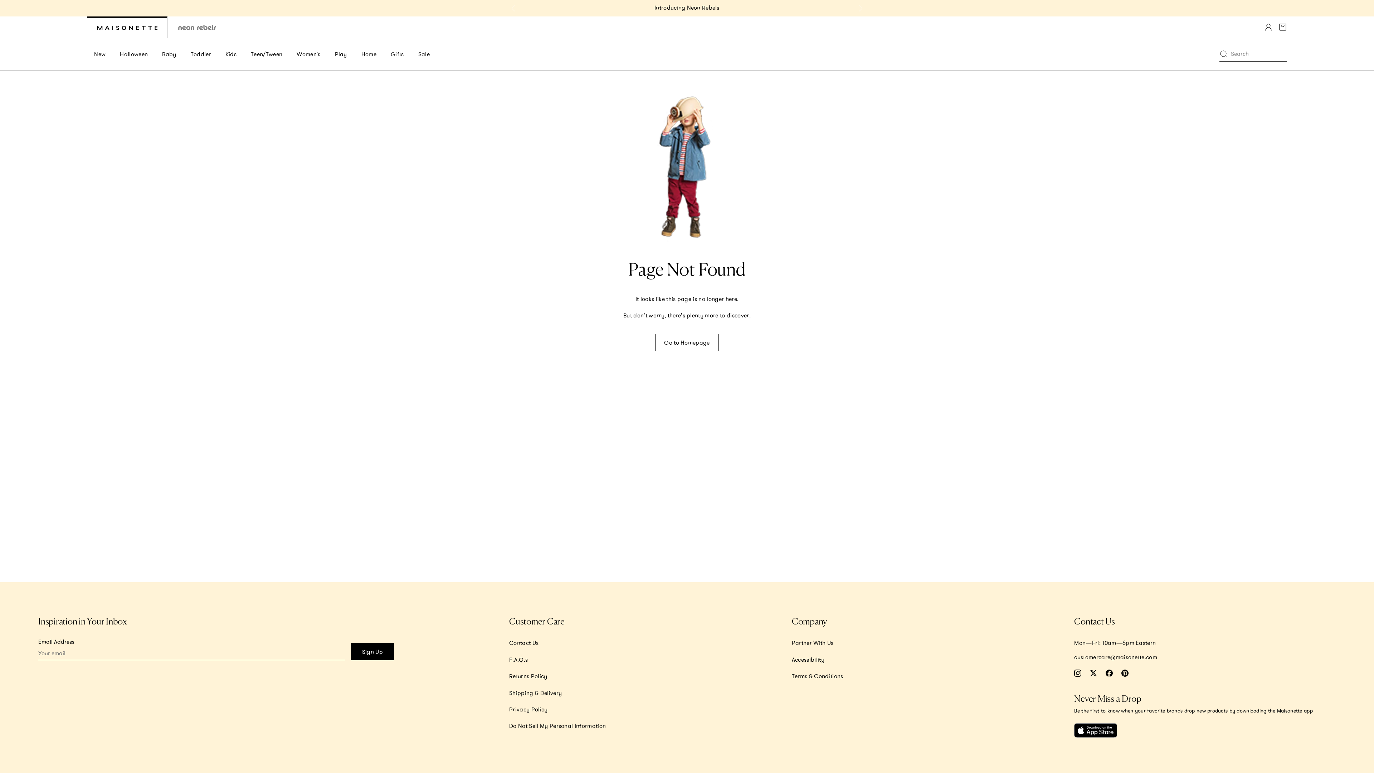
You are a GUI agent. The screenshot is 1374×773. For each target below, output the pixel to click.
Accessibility (808, 659)
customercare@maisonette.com (1115, 657)
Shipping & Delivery (535, 692)
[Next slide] (860, 8)
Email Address (56, 642)
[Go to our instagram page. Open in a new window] (1077, 673)
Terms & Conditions (817, 676)
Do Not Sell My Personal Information (557, 725)
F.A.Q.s (518, 659)
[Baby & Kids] (127, 27)
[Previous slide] (513, 8)
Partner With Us (813, 642)
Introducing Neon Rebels (686, 7)
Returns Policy (528, 676)
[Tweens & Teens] (197, 27)
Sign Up (372, 651)
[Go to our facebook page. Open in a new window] (1109, 673)
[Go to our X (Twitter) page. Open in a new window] (1093, 673)
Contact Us (524, 642)
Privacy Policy (528, 709)
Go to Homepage (687, 342)
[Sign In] (1268, 27)
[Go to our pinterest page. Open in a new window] (1125, 673)
